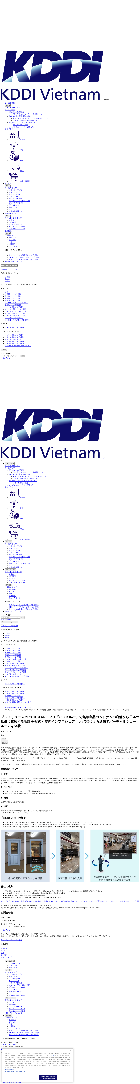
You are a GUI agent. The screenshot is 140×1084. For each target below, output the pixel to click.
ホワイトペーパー (15, 224)
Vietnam (7, 281)
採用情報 (12, 244)
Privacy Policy (9, 1069)
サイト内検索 (6, 353)
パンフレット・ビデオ (17, 226)
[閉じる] (70, 1050)
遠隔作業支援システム (17, 211)
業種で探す (9, 129)
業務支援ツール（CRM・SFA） (20, 563)
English (7, 279)
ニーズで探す (10, 110)
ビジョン (12, 240)
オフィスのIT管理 (15, 199)
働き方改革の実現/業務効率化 (20, 116)
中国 (13, 294)
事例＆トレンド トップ (13, 218)
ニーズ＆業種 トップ (12, 107)
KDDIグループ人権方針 (24, 257)
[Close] (1, 624)
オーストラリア (17, 320)
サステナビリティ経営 (24, 255)
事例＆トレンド (10, 213)
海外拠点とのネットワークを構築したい (28, 114)
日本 (6, 292)
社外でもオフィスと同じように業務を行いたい (30, 118)
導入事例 (12, 222)
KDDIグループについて (13, 261)
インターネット (14, 194)
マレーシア (15, 313)
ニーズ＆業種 (10, 103)
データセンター (14, 205)
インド (14, 318)
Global (9, 269)
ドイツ (14, 339)
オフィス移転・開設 (20, 125)
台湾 (13, 300)
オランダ (15, 343)
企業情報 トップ (11, 235)
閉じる (8, 105)
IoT (10, 209)
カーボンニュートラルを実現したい (22, 127)
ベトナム (15, 307)
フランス (15, 337)
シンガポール (16, 303)
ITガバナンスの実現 (16, 112)
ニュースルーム (14, 246)
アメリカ (15, 327)
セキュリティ (14, 192)
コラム (11, 220)
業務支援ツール (14, 207)
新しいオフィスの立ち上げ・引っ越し (23, 122)
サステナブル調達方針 (24, 259)
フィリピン (15, 315)
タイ (13, 305)
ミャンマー (15, 309)
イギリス (15, 335)
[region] (37, 1065)
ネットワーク (14, 196)
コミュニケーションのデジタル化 (25, 120)
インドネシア (16, 311)
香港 (13, 296)
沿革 (10, 242)
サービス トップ (11, 188)
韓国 (13, 298)
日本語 (7, 277)
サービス (8, 183)
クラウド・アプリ (15, 190)
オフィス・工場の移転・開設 (19, 201)
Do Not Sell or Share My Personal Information (48, 1077)
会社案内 (12, 237)
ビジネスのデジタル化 (17, 203)
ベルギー (15, 341)
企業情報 (8, 231)
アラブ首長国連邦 (18, 346)
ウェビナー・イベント (17, 229)
